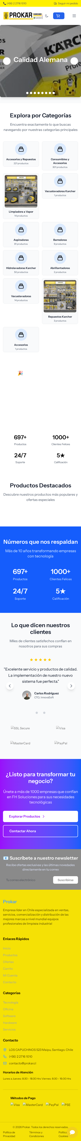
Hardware (10, 1023)
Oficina (8, 1009)
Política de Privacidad (9, 1134)
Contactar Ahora (22, 831)
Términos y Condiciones (36, 1134)
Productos (10, 955)
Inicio (7, 948)
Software (9, 1016)
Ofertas (8, 962)
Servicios (9, 1029)
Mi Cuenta (10, 975)
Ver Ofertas (22, 399)
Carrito (8, 968)
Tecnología (10, 1002)
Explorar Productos (24, 816)
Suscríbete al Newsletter (31, 411)
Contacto (9, 982)
